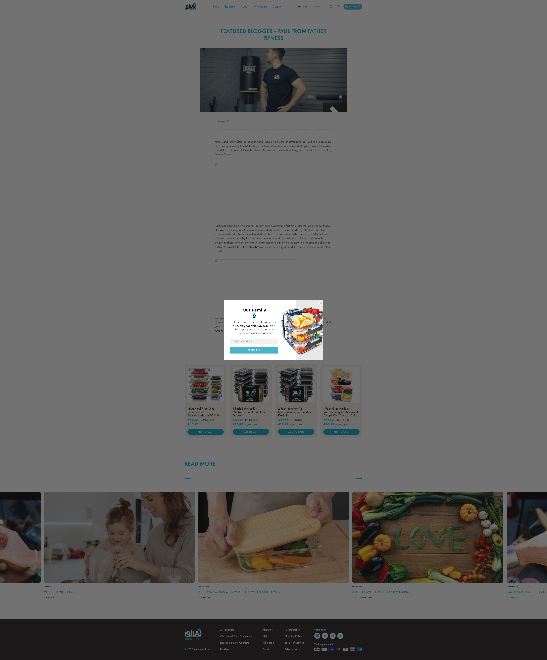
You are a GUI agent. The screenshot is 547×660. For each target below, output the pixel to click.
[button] (273, 319)
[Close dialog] (320, 302)
